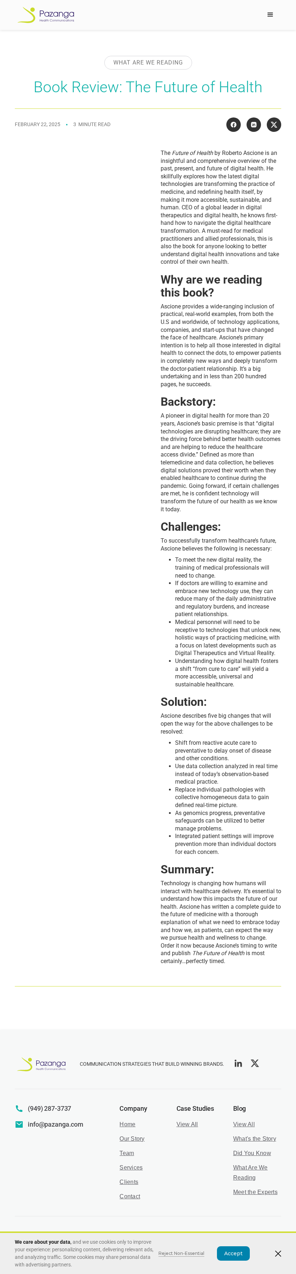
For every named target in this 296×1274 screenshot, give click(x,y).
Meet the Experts (255, 1192)
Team (126, 1153)
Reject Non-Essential (181, 1253)
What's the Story (254, 1139)
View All (187, 1124)
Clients (128, 1182)
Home (127, 1124)
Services (131, 1167)
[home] (46, 15)
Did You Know (252, 1153)
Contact (129, 1196)
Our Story (131, 1139)
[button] (270, 15)
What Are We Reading (250, 1172)
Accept (233, 1253)
